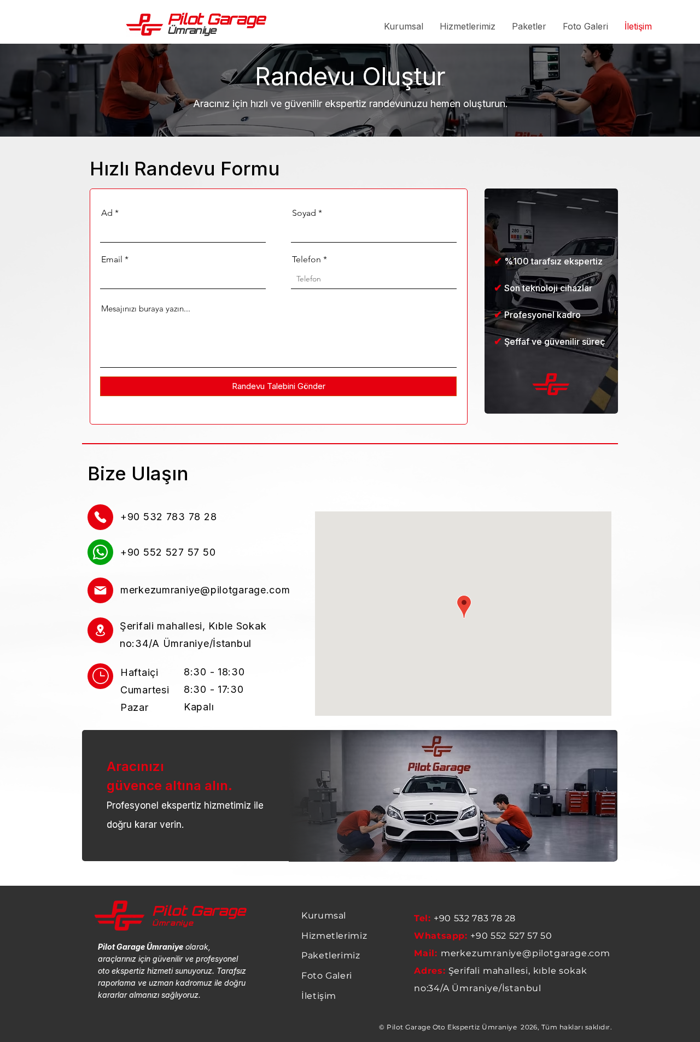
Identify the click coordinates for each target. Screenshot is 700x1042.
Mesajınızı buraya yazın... (145, 308)
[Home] (100, 517)
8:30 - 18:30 (214, 672)
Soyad (304, 213)
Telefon (306, 259)
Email (111, 259)
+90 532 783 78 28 (475, 918)
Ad (107, 213)
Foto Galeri (326, 975)
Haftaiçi (139, 672)
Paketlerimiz (330, 955)
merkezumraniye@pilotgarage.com (205, 590)
